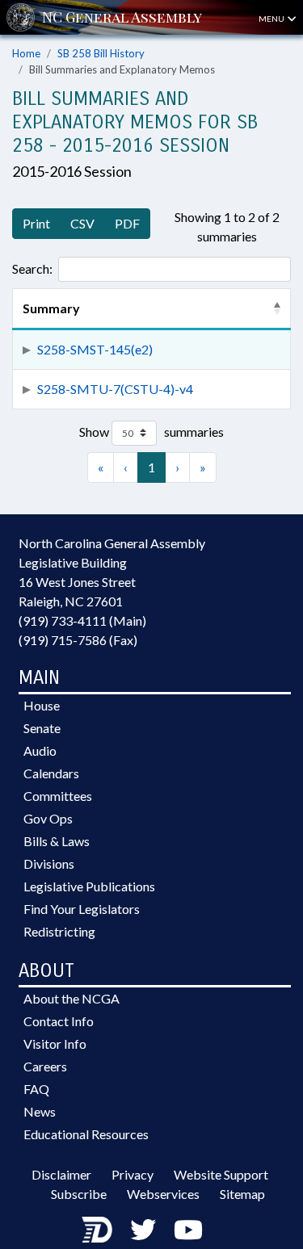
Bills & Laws (56, 841)
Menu (272, 18)
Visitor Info (54, 1043)
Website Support (221, 1174)
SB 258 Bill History (101, 53)
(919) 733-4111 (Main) (82, 620)
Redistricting (59, 931)
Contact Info (58, 1021)
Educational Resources (86, 1134)
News (39, 1111)
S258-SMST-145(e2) (95, 349)
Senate (42, 728)
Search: (32, 268)
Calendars (51, 773)
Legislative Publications (89, 886)
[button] (277, 308)
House (41, 705)
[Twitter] (143, 1229)
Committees (57, 795)
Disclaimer (61, 1174)
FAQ (36, 1088)
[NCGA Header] (122, 17)
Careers (45, 1066)
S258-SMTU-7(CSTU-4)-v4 (115, 388)
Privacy (133, 1174)
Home (26, 53)
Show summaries (151, 431)
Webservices (163, 1193)
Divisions (48, 863)
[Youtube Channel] (188, 1229)
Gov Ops (48, 818)
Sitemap (242, 1193)
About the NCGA (71, 998)
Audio (40, 750)
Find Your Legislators (81, 908)
